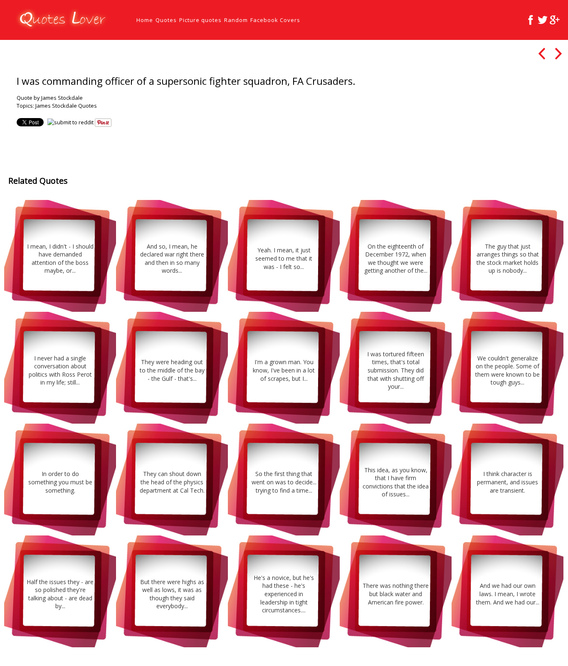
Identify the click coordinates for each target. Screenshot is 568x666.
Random (236, 20)
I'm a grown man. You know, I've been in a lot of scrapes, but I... (284, 370)
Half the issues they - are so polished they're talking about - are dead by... (60, 594)
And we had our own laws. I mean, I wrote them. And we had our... (507, 594)
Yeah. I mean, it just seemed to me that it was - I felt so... (283, 258)
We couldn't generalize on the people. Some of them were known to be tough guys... (507, 370)
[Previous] (541, 53)
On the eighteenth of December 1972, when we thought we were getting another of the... (395, 258)
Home (144, 20)
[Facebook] (531, 20)
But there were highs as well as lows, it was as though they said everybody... (172, 594)
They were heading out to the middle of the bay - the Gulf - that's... (172, 370)
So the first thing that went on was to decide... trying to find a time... (284, 482)
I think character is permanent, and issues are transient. (507, 482)
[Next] (558, 53)
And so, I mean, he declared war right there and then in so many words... (172, 258)
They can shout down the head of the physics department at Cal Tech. (172, 482)
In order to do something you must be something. (60, 482)
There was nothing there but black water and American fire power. (396, 594)
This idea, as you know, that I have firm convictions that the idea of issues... (396, 482)
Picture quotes (200, 20)
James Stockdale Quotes (66, 105)
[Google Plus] (555, 20)
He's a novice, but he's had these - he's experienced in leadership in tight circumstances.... (284, 594)
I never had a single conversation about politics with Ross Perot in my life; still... (60, 370)
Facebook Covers (275, 20)
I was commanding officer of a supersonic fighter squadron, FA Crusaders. (186, 81)
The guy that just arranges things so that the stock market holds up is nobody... (508, 258)
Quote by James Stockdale (50, 97)
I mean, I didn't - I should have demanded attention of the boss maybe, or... (60, 258)
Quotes (166, 20)
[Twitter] (543, 20)
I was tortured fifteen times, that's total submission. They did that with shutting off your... (395, 370)
